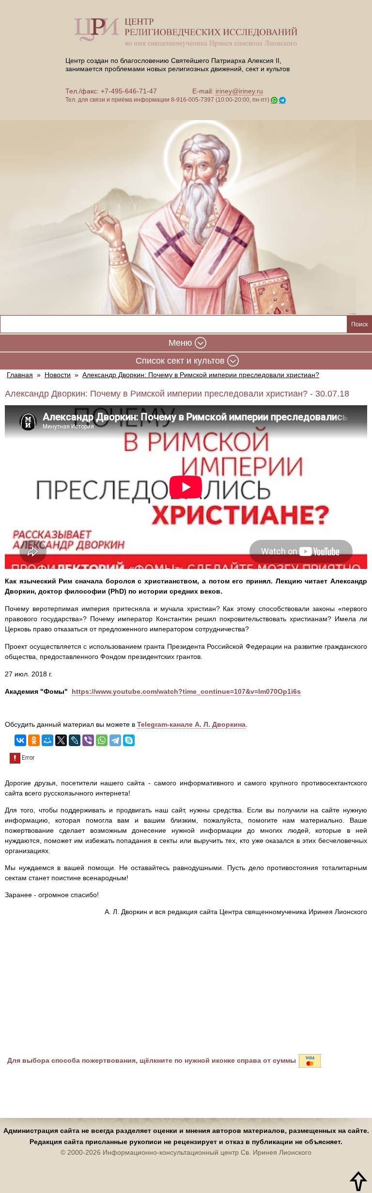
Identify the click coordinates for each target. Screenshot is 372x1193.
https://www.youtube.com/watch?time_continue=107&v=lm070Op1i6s (186, 691)
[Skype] (129, 740)
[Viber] (88, 740)
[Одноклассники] (34, 740)
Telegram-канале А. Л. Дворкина (191, 724)
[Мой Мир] (47, 740)
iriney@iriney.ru (239, 91)
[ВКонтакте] (20, 740)
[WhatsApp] (102, 740)
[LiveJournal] (74, 740)
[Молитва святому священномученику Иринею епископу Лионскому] (186, 210)
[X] (61, 740)
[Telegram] (115, 740)
